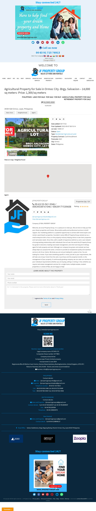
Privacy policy (36, 498)
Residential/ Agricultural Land (65, 134)
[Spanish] (60, 56)
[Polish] (51, 56)
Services (28, 78)
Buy (14, 78)
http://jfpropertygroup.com (40, 219)
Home (4, 78)
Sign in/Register (90, 79)
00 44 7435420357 (48, 405)
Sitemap (67, 498)
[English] (45, 56)
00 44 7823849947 (62, 405)
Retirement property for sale (77, 99)
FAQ (54, 498)
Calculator (68, 78)
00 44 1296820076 (52, 410)
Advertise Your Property (48, 79)
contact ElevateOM (81, 498)
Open (58, 131)
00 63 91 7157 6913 (55, 386)
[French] (57, 56)
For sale (49, 97)
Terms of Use (47, 298)
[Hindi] (54, 56)
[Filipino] (48, 56)
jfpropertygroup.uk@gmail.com (55, 402)
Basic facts (9, 113)
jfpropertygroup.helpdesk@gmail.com (44, 217)
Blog (57, 498)
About (9, 78)
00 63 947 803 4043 (42, 391)
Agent (34, 113)
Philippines (27, 97)
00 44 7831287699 (50, 407)
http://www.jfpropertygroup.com (48, 329)
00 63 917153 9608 (57, 388)
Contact (82, 78)
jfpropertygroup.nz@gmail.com (55, 419)
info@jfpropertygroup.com (52, 369)
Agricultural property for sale (76, 97)
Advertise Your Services (37, 79)
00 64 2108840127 (54, 421)
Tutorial (62, 498)
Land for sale (39, 97)
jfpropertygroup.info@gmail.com (51, 381)
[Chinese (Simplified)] (63, 56)
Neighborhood (22, 113)
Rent (22, 78)
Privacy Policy (59, 298)
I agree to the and (48, 298)
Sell (18, 78)
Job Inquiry (75, 79)
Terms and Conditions (46, 498)
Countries (58, 78)
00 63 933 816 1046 (42, 388)
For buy (57, 97)
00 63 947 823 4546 (58, 391)
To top (90, 312)
